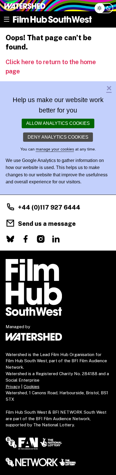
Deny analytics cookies (58, 137)
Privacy (13, 386)
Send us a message (47, 223)
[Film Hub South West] (52, 19)
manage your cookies (55, 149)
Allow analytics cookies (58, 123)
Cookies (31, 386)
